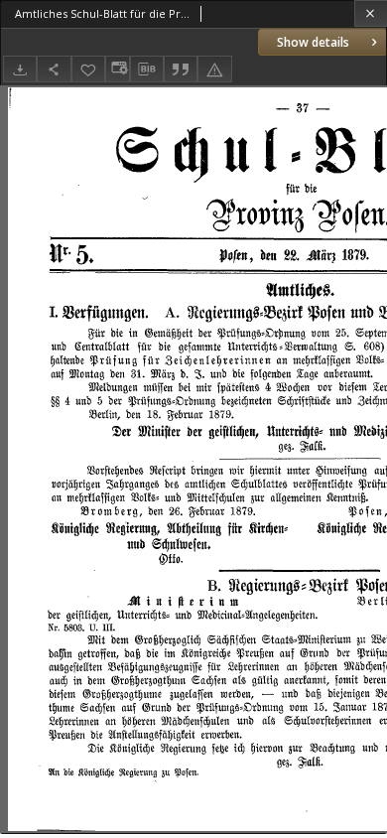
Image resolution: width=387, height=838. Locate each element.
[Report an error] (214, 69)
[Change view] (117, 69)
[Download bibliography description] (147, 69)
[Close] (370, 13)
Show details (313, 42)
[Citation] (180, 69)
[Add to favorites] (88, 69)
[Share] (53, 69)
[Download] (20, 69)
